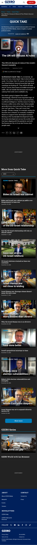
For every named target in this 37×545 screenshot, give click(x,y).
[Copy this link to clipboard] (17, 132)
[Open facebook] (22, 525)
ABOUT (4, 493)
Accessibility (22, 534)
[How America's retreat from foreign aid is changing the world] (18, 443)
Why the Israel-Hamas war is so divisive (16, 322)
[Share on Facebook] (6, 132)
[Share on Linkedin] (14, 132)
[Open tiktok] (30, 525)
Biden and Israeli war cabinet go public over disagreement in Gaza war (17, 201)
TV (9, 6)
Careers (4, 506)
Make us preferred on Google (13, 71)
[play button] (18, 49)
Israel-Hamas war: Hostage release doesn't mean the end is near (16, 292)
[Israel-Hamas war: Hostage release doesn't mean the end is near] (18, 279)
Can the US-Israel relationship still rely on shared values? (16, 231)
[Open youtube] (15, 525)
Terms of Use (5, 537)
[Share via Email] (21, 132)
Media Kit (4, 499)
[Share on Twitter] (10, 132)
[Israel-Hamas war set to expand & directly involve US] (18, 397)
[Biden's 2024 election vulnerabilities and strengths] (18, 367)
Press (22, 499)
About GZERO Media (7, 496)
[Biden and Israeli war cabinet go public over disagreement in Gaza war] (18, 188)
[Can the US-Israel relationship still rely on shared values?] (18, 218)
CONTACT (24, 493)
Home (3, 12)
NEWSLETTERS (8, 511)
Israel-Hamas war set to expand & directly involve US (16, 410)
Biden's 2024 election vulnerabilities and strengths (15, 380)
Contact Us (24, 496)
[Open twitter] (11, 525)
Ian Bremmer (6, 68)
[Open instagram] (26, 525)
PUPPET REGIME (28, 6)
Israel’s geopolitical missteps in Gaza (14, 350)
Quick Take (15, 12)
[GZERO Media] (14, 2)
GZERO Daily (5, 514)
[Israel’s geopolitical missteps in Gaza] (18, 338)
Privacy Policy (5, 534)
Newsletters (4, 6)
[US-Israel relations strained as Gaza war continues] (18, 248)
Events (3, 503)
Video (8, 12)
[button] (31, 2)
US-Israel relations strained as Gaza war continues (15, 262)
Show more (19, 421)
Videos (14, 6)
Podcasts (20, 6)
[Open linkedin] (18, 525)
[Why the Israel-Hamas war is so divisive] (18, 309)
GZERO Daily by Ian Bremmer (7, 518)
